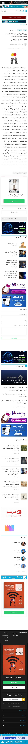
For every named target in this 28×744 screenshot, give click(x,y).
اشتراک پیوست (14, 612)
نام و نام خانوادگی (23, 314)
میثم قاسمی (17, 565)
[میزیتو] (14, 514)
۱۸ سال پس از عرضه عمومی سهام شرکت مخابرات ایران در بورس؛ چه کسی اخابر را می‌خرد (11, 471)
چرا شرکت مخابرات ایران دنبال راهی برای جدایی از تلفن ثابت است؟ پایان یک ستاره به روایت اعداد (10, 274)
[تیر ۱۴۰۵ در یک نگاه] (22, 248)
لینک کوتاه (6, 218)
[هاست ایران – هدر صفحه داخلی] (14, 21)
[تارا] (14, 288)
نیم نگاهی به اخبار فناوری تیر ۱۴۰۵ (11, 253)
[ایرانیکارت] (14, 738)
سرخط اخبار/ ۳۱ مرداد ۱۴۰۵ (18, 407)
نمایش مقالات (14, 687)
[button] (26, 11)
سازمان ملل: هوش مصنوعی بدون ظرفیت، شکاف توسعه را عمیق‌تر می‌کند (11, 497)
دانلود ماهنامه (14, 682)
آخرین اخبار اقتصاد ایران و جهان (20, 173)
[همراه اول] (14, 742)
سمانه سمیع (17, 557)
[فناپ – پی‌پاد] (14, 300)
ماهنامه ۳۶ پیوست (14, 201)
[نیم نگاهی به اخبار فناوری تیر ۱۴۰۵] (22, 257)
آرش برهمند (17, 550)
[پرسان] (14, 17)
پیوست (25, 30)
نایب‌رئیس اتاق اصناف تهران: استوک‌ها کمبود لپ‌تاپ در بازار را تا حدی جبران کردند (11, 263)
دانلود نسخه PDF (14, 212)
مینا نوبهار (21, 44)
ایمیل (26, 320)
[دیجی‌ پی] (14, 2)
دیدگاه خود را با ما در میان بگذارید (20, 325)
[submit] (23, 699)
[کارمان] (14, 528)
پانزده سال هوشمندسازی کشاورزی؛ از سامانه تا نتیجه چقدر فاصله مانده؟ (11, 448)
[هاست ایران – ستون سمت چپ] (14, 228)
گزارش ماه (22, 25)
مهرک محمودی (16, 543)
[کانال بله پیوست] (14, 6)
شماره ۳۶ (8, 48)
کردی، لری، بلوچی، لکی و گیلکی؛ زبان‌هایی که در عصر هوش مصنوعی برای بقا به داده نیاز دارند (11, 484)
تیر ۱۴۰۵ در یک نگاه (12, 244)
